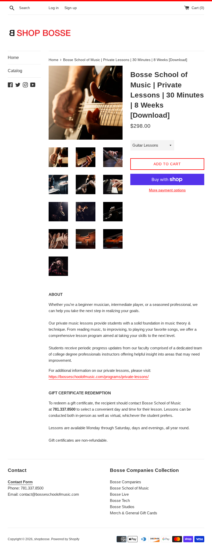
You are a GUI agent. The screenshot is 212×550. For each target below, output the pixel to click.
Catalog (15, 71)
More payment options (167, 190)
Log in (54, 8)
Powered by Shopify (65, 539)
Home (13, 57)
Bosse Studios (122, 506)
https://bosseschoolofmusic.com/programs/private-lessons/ (99, 376)
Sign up (70, 8)
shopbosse (42, 539)
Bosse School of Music (129, 488)
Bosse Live (119, 494)
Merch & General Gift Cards (133, 513)
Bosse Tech (120, 500)
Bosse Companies (125, 482)
